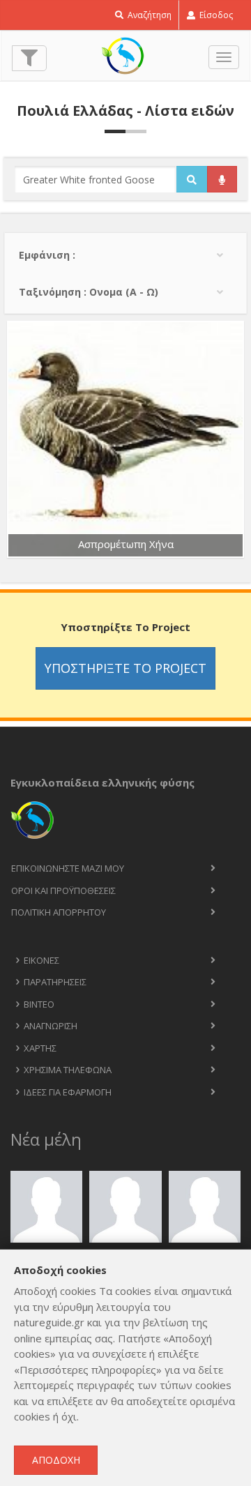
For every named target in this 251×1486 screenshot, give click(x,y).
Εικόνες (41, 960)
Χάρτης (40, 1048)
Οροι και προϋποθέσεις (63, 890)
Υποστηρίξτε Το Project (125, 668)
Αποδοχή (56, 1459)
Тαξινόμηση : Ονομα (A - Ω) (88, 291)
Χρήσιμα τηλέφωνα (68, 1069)
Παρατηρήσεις (55, 982)
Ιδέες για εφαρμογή (68, 1092)
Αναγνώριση (50, 1025)
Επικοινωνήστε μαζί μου (67, 868)
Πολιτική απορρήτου (58, 912)
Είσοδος (215, 15)
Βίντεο (39, 1004)
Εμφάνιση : (47, 254)
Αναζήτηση (149, 15)
